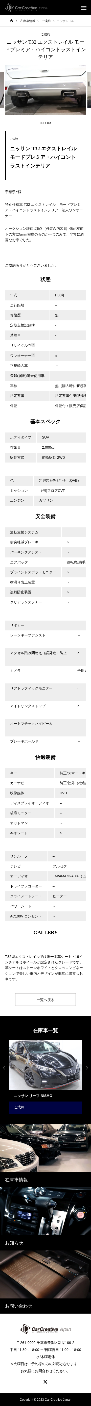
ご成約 (45, 34)
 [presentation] (4, 1068)
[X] (45, 1382)
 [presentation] (87, 1068)
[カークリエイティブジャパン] (26, 7)
